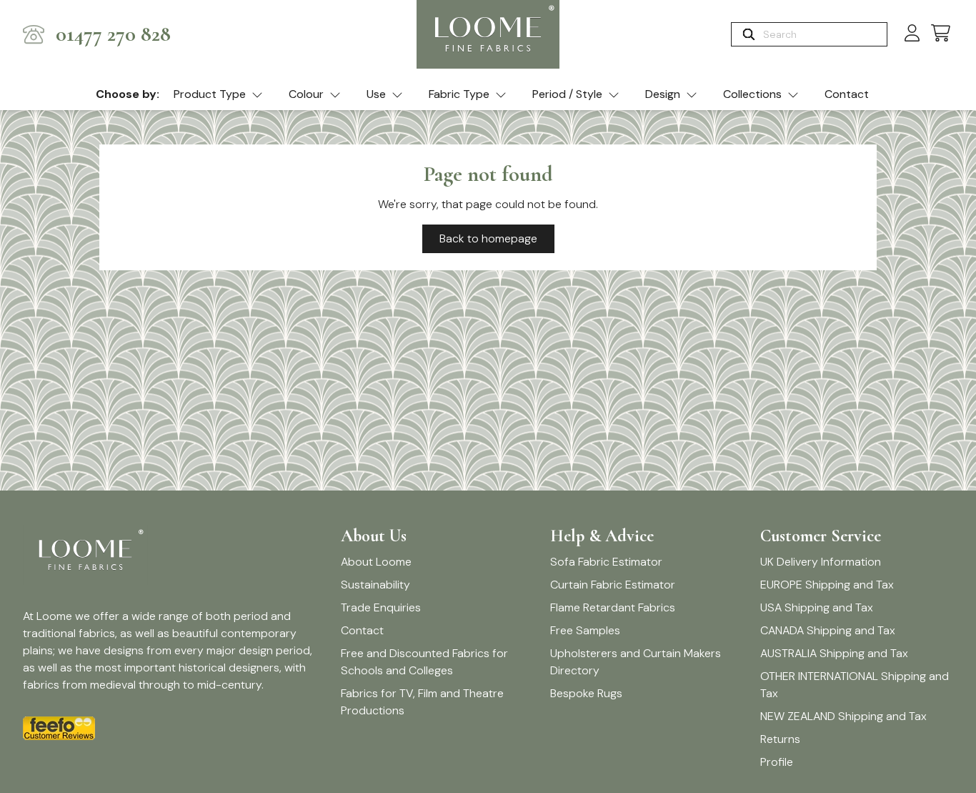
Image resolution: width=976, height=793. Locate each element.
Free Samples (585, 630)
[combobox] (823, 34)
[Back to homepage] (488, 34)
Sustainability (375, 584)
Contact (847, 94)
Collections (752, 94)
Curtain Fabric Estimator (612, 584)
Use (376, 94)
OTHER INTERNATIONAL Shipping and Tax (854, 685)
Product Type (210, 94)
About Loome (376, 561)
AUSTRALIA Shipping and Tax (834, 653)
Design (662, 94)
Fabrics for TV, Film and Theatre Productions (422, 702)
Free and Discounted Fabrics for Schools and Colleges (424, 662)
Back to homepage (488, 238)
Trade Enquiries (381, 607)
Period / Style (567, 94)
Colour (306, 94)
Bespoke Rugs (586, 693)
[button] (940, 34)
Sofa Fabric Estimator (606, 561)
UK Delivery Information (820, 561)
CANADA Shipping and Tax (827, 630)
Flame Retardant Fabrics (612, 607)
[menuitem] (218, 95)
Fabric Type (459, 94)
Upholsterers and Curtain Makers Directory (635, 662)
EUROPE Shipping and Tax (827, 584)
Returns (780, 739)
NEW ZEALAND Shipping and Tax (843, 716)
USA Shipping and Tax (816, 607)
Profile (776, 761)
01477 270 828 (113, 34)
